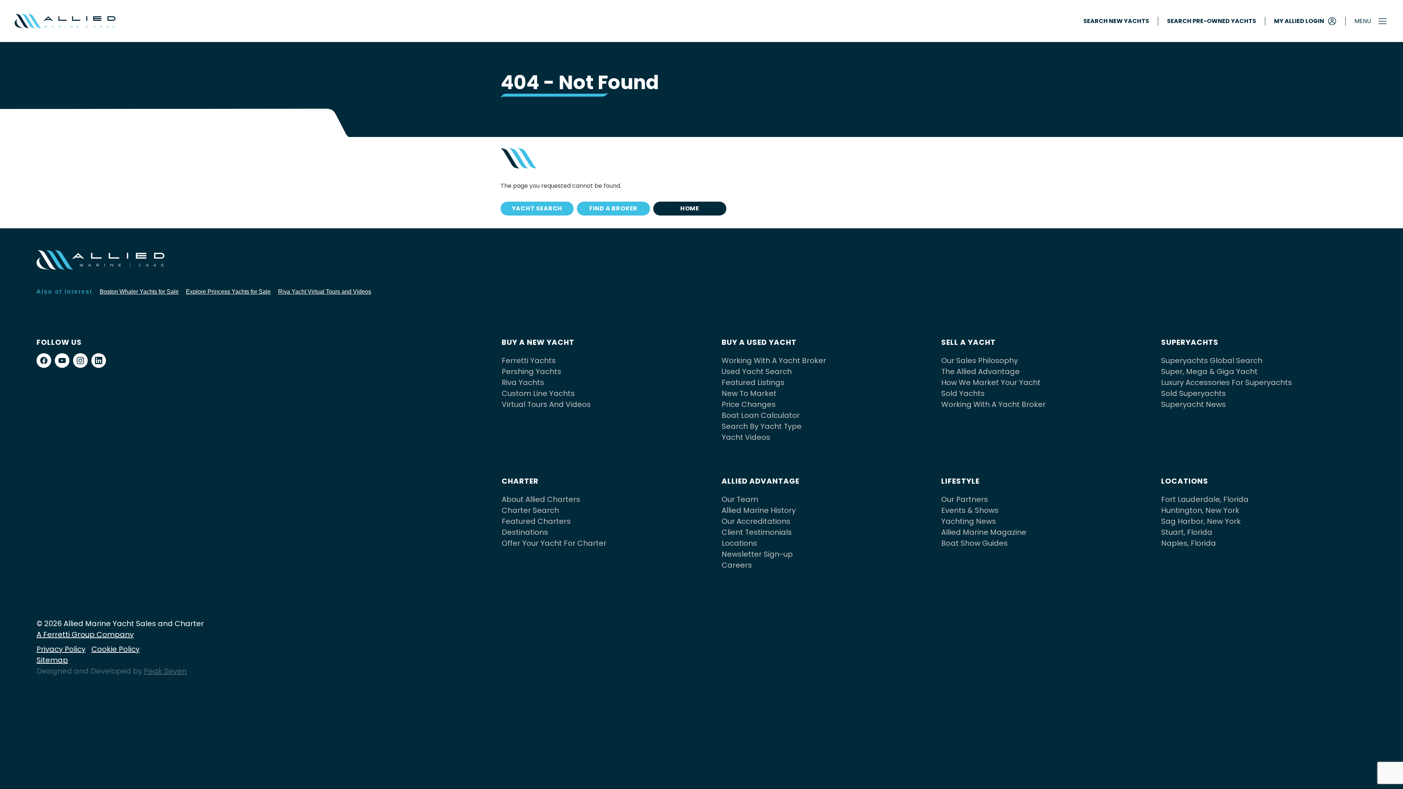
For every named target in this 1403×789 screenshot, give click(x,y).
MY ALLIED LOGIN (1299, 21)
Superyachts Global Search (1211, 360)
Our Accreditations (756, 521)
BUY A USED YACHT (759, 342)
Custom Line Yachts (538, 393)
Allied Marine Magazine (983, 532)
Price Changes (749, 404)
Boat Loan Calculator (761, 415)
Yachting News (968, 521)
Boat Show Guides (974, 543)
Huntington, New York (1200, 510)
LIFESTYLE (960, 481)
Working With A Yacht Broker (774, 360)
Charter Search (530, 510)
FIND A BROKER (613, 208)
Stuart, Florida (1186, 532)
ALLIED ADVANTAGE (760, 481)
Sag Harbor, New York (1201, 521)
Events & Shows (970, 510)
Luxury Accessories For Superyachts (1226, 382)
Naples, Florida (1188, 543)
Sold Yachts (963, 393)
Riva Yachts (523, 382)
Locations (739, 543)
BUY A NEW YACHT (538, 342)
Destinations (525, 532)
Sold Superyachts (1193, 393)
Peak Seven (165, 671)
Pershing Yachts (531, 371)
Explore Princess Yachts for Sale (228, 292)
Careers (737, 565)
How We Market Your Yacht (991, 382)
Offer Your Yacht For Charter (554, 543)
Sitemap (52, 660)
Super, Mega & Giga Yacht (1209, 371)
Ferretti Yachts (529, 360)
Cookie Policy (115, 649)
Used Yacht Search (757, 371)
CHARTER (520, 481)
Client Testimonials (757, 532)
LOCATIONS (1184, 481)
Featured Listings (753, 382)
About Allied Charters (541, 499)
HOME (689, 208)
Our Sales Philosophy (979, 360)
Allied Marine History (759, 510)
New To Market (749, 393)
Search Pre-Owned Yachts (1211, 21)
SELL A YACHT (968, 342)
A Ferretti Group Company (85, 634)
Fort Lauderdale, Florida (1204, 499)
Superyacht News (1193, 404)
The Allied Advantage (980, 371)
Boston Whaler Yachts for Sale (139, 292)
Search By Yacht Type (762, 426)
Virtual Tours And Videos (546, 404)
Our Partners (964, 499)
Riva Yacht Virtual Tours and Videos (324, 292)
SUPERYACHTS (1189, 342)
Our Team (740, 499)
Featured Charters (536, 521)
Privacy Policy (61, 649)
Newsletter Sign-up (757, 554)
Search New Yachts (1116, 21)
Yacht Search (537, 208)
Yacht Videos (746, 437)
